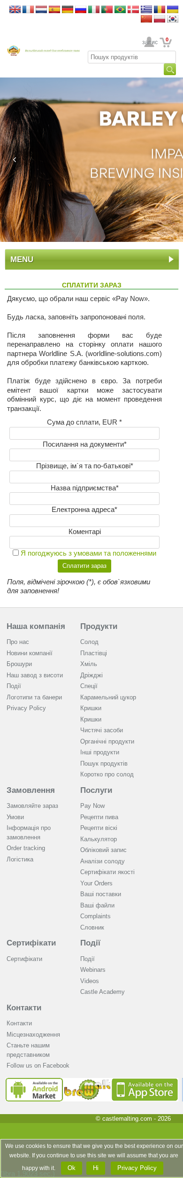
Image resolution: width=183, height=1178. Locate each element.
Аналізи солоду (102, 861)
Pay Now (92, 805)
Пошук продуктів (104, 763)
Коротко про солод (107, 774)
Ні (95, 1167)
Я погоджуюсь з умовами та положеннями (88, 553)
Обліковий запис (103, 849)
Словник (92, 927)
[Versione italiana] (93, 10)
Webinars (93, 969)
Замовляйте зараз (32, 805)
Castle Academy (102, 991)
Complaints (95, 916)
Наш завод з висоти (35, 675)
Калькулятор (98, 839)
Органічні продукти (107, 741)
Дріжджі (91, 675)
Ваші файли (97, 905)
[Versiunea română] (159, 10)
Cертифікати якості (107, 872)
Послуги (96, 790)
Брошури (19, 663)
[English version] (15, 10)
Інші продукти (99, 752)
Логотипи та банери (34, 697)
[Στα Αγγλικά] (146, 10)
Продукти (98, 626)
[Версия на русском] (80, 10)
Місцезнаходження (33, 1034)
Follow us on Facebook (38, 1065)
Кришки (90, 708)
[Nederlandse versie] (41, 10)
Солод (89, 641)
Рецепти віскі (98, 827)
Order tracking (26, 848)
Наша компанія (36, 626)
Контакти (24, 1007)
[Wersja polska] (159, 19)
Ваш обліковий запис (149, 42)
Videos (89, 980)
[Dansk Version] (133, 10)
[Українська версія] (172, 10)
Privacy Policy (26, 708)
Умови (15, 817)
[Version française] (28, 10)
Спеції (89, 686)
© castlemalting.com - (133, 1118)
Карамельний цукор (108, 697)
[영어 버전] (172, 19)
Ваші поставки (100, 894)
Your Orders (96, 883)
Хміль (88, 663)
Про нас (18, 641)
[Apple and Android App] (92, 1081)
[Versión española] (54, 10)
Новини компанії (30, 653)
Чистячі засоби (101, 730)
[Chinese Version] (146, 19)
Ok (71, 1167)
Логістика (20, 859)
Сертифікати (31, 942)
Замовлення (31, 790)
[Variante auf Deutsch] (67, 10)
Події (14, 686)
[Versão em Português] (107, 10)
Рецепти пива (99, 817)
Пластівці (93, 653)
